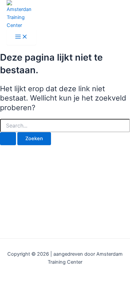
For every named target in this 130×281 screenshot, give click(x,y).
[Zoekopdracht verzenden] (8, 138)
